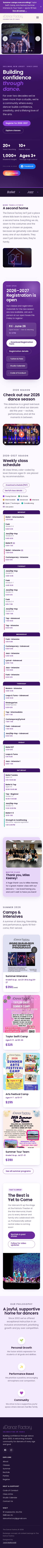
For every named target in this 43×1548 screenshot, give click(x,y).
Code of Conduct (18, 373)
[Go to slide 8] (29, 50)
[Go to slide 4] (19, 50)
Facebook (28, 166)
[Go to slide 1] (11, 50)
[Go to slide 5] (21, 50)
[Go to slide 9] (31, 50)
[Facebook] (5, 1450)
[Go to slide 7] (26, 50)
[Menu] (37, 17)
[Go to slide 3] (16, 50)
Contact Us (8, 1501)
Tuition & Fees (16, 359)
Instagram (13, 173)
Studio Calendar (17, 366)
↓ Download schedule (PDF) (16, 485)
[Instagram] (11, 1450)
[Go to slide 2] (14, 50)
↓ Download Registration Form (21, 343)
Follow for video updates (18, 1244)
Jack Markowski (9, 1542)
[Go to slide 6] (24, 50)
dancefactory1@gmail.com (15, 1518)
